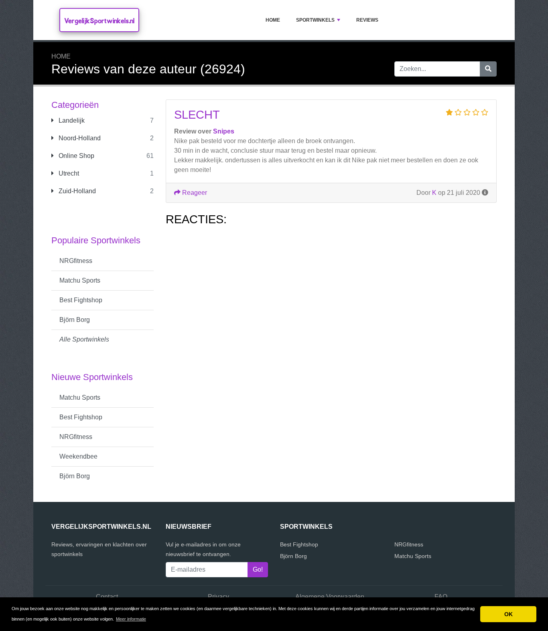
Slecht (197, 114)
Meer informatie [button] (131, 619)
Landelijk (71, 120)
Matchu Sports (79, 280)
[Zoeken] (488, 69)
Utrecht (68, 173)
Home (273, 20)
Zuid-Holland (76, 191)
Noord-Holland (79, 138)
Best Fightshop (80, 300)
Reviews (367, 20)
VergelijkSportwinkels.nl (99, 20)
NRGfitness (75, 260)
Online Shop (75, 155)
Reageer (194, 192)
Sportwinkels (315, 20)
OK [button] (508, 614)
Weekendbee (78, 456)
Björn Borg (74, 319)
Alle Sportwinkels (84, 339)
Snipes (223, 131)
